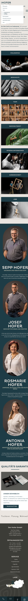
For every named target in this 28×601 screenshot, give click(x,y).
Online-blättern (12, 506)
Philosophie (5, 6)
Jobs (3, 22)
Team (4, 10)
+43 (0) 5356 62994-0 (16, 533)
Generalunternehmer (7, 18)
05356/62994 (6, 502)
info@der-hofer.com (10, 599)
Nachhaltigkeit (5, 16)
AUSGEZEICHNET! (6, 20)
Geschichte (5, 8)
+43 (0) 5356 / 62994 (3, 599)
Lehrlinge (5, 14)
